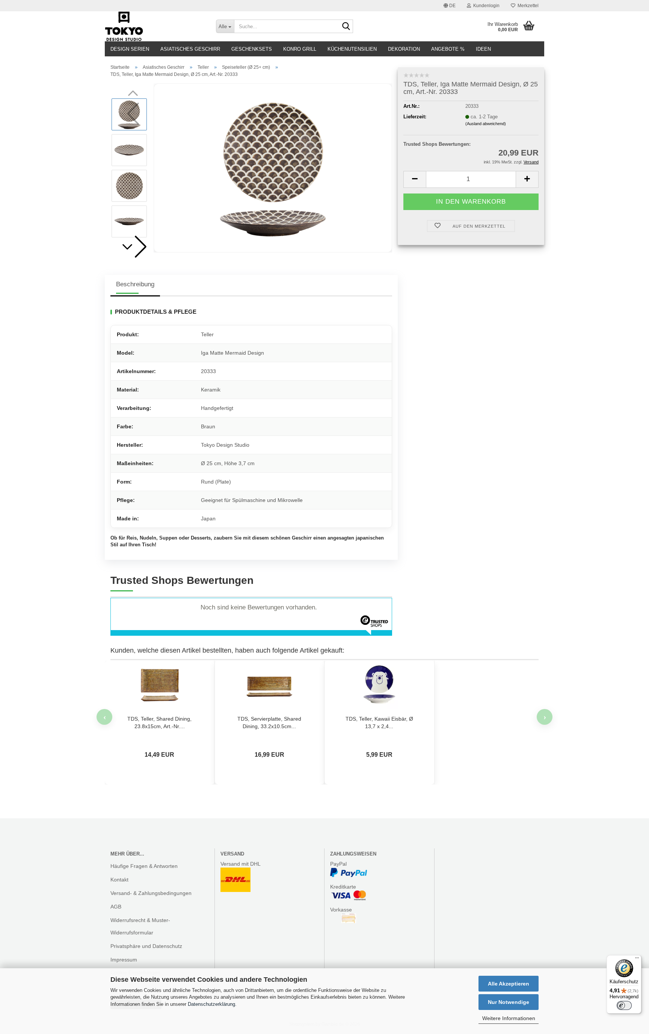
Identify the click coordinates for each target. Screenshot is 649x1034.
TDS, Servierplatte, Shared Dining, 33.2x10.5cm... (269, 722)
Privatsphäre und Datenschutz (146, 946)
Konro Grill (299, 49)
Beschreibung (135, 284)
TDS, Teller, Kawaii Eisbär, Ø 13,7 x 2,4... (379, 722)
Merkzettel (527, 5)
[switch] (624, 1005)
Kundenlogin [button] (485, 5)
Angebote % (448, 49)
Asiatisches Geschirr (190, 49)
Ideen (483, 49)
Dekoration (404, 49)
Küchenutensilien (352, 49)
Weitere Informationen (508, 1018)
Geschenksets (251, 49)
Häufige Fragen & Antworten (144, 866)
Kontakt (119, 880)
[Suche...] (346, 26)
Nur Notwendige (508, 1002)
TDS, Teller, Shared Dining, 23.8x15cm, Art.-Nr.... (159, 722)
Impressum (123, 960)
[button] (449, 5)
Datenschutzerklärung (211, 1004)
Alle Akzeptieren (508, 984)
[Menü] (636, 959)
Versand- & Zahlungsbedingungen (151, 893)
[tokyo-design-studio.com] (155, 26)
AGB (115, 907)
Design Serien (129, 49)
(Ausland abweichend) (485, 123)
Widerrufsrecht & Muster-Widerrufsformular (140, 926)
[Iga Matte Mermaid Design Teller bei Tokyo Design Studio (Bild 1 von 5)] (273, 168)
